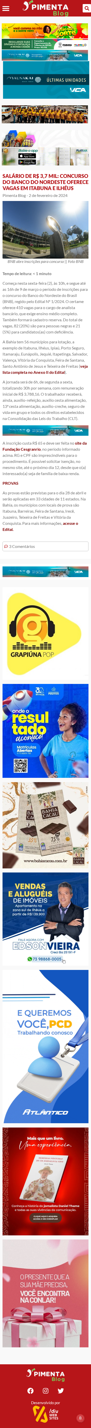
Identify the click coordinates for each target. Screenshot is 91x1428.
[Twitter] (60, 1390)
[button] (5, 8)
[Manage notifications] (80, 1418)
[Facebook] (30, 1390)
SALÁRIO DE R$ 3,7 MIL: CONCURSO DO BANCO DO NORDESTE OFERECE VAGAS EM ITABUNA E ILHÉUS (45, 182)
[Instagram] (45, 1390)
